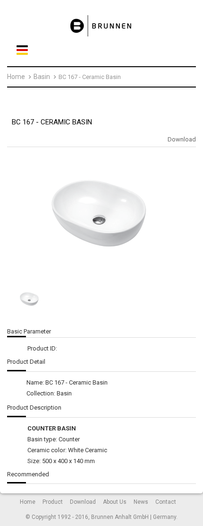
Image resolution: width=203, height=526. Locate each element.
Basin (42, 76)
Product (52, 502)
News (141, 502)
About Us (115, 502)
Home (16, 76)
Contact (165, 502)
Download (182, 139)
